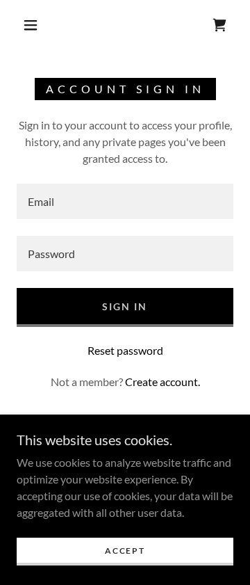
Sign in (124, 306)
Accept (124, 550)
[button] (30, 25)
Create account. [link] (162, 381)
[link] (219, 25)
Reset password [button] (125, 350)
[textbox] (125, 201)
